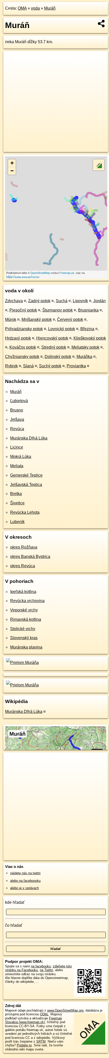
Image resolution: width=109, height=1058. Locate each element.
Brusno (16, 410)
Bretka (16, 494)
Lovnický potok (61, 329)
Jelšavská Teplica (26, 484)
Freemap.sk (66, 273)
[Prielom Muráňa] (22, 662)
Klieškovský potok (90, 338)
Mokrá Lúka (20, 456)
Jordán (99, 301)
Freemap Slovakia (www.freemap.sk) (33, 1020)
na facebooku (41, 966)
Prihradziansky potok (24, 329)
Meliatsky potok (85, 347)
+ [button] (12, 163)
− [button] (12, 171)
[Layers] (98, 164)
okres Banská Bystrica (30, 556)
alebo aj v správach (24, 888)
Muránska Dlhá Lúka (28, 438)
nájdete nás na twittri (25, 873)
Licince (16, 447)
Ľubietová (19, 401)
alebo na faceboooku (25, 881)
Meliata (16, 466)
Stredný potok (53, 347)
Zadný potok (39, 301)
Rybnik (11, 366)
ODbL (44, 1014)
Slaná (28, 366)
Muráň (50, 8)
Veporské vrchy (24, 610)
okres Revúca (22, 566)
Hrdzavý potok (18, 338)
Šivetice (17, 503)
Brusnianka (88, 310)
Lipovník (80, 301)
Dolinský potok (58, 356)
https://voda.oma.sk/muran (22, 277)
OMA (22, 8)
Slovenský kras (24, 638)
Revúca (17, 429)
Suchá (61, 301)
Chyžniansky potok (22, 356)
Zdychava (14, 301)
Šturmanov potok (57, 310)
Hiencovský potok (52, 338)
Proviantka (76, 366)
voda (35, 8)
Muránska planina (26, 647)
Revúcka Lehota (25, 512)
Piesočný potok (23, 310)
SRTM (41, 1041)
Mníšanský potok (37, 319)
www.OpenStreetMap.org (65, 1010)
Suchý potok (50, 366)
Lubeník (17, 522)
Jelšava (17, 419)
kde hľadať (15, 902)
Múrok (10, 319)
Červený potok (70, 319)
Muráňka (84, 356)
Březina (87, 329)
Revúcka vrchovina (27, 601)
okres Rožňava (23, 547)
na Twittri (46, 970)
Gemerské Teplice (26, 475)
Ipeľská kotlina (23, 591)
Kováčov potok (22, 347)
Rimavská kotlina (25, 619)
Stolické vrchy (22, 629)
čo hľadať (13, 925)
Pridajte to (24, 1045)
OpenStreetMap (40, 273)
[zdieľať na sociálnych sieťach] (101, 23)
